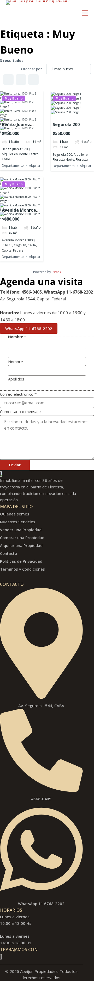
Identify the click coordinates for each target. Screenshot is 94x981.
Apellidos (16, 379)
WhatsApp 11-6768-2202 (28, 328)
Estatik (56, 272)
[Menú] (85, 13)
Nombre (15, 361)
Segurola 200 (66, 124)
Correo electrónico (18, 394)
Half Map (33, 79)
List (21, 79)
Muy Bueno (14, 98)
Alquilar (34, 165)
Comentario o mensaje (20, 411)
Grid (8, 79)
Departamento (13, 165)
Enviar (15, 464)
